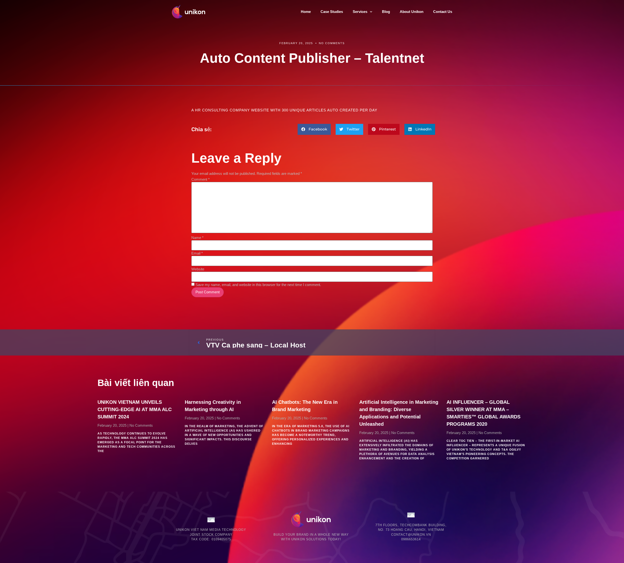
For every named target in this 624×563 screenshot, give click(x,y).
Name (197, 237)
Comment (200, 179)
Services (360, 12)
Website (197, 269)
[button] (314, 129)
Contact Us (442, 12)
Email (197, 253)
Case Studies (332, 12)
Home (306, 12)
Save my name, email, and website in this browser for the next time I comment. (258, 284)
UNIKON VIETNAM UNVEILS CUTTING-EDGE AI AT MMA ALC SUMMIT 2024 (135, 409)
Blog (386, 12)
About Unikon (411, 12)
